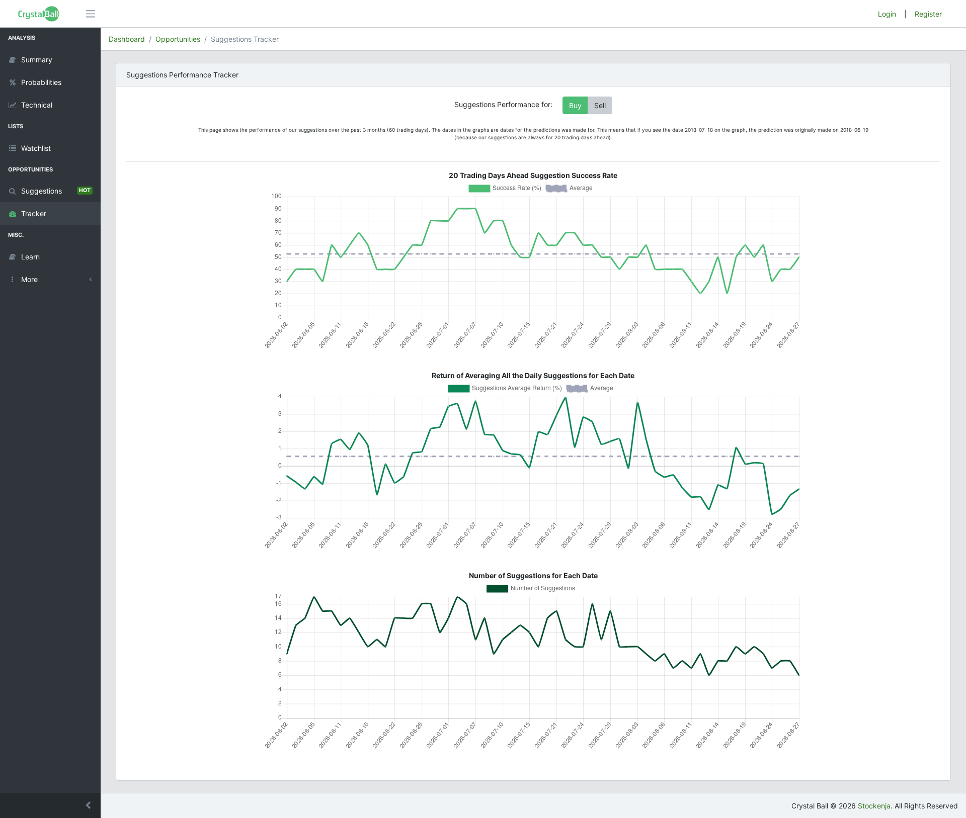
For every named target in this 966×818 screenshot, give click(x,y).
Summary (36, 59)
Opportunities (177, 39)
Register (928, 14)
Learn (30, 256)
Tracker (33, 213)
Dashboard (127, 39)
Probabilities (41, 82)
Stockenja (874, 805)
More (29, 279)
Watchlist (36, 148)
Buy (575, 105)
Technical (36, 105)
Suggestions (56, 191)
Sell (600, 105)
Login (887, 14)
